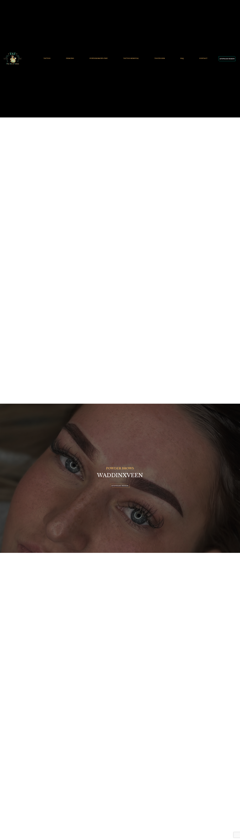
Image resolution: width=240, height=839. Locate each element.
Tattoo (47, 58)
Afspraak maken (227, 59)
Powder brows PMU (99, 58)
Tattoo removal (131, 58)
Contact (203, 58)
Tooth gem (159, 58)
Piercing (70, 58)
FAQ (182, 58)
